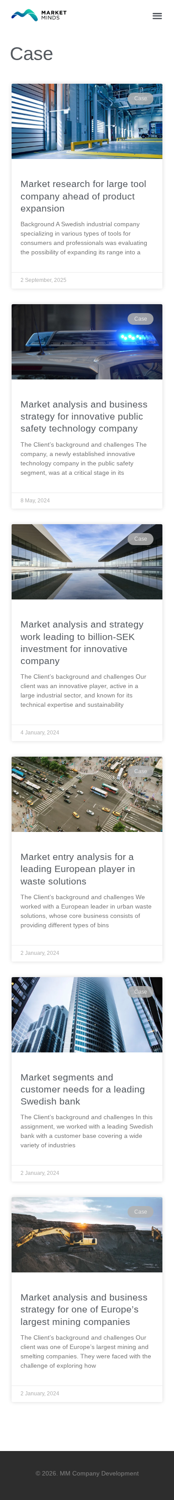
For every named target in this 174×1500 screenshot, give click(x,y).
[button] (158, 15)
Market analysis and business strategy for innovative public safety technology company (84, 416)
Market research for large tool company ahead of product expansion (83, 196)
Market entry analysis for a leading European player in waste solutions (78, 869)
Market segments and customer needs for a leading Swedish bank (83, 1089)
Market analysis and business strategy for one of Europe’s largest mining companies (84, 1309)
